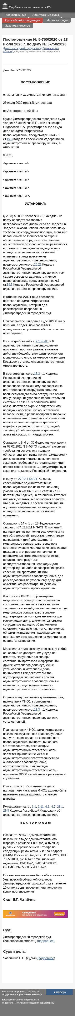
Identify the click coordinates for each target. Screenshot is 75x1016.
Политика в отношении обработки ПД (34, 1002)
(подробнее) (46, 941)
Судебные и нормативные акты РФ (30, 7)
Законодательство (17, 25)
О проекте (7, 1002)
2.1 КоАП (42, 341)
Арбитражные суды (45, 14)
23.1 (60, 806)
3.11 (41, 806)
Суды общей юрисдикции (22, 20)
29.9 (6, 810)
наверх (59, 992)
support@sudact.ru (29, 999)
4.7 (53, 806)
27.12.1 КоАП (27, 479)
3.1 (34, 806)
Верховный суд (15, 14)
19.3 (9, 139)
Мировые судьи (57, 20)
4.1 (47, 806)
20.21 (37, 264)
